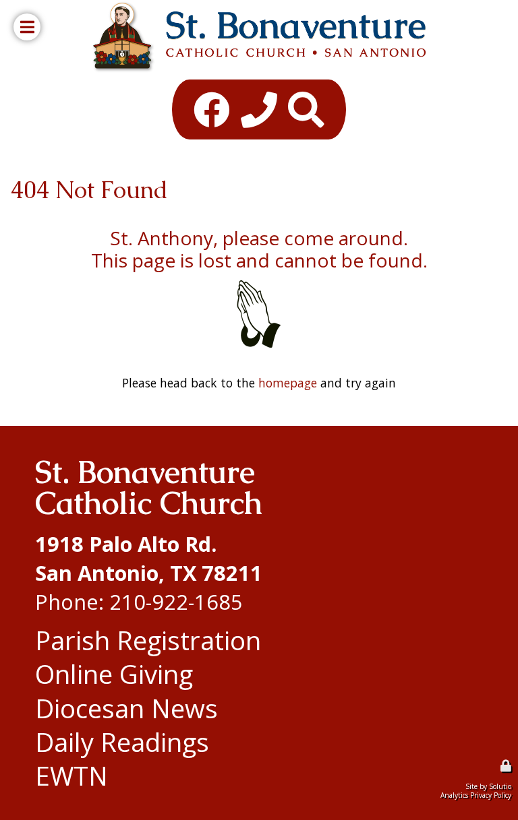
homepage (287, 383)
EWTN (71, 775)
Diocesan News (126, 708)
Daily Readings (122, 742)
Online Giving (114, 674)
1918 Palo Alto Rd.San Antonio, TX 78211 (148, 558)
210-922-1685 (176, 602)
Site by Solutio (488, 786)
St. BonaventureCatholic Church (148, 488)
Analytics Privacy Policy (475, 795)
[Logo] (258, 37)
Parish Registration (148, 640)
